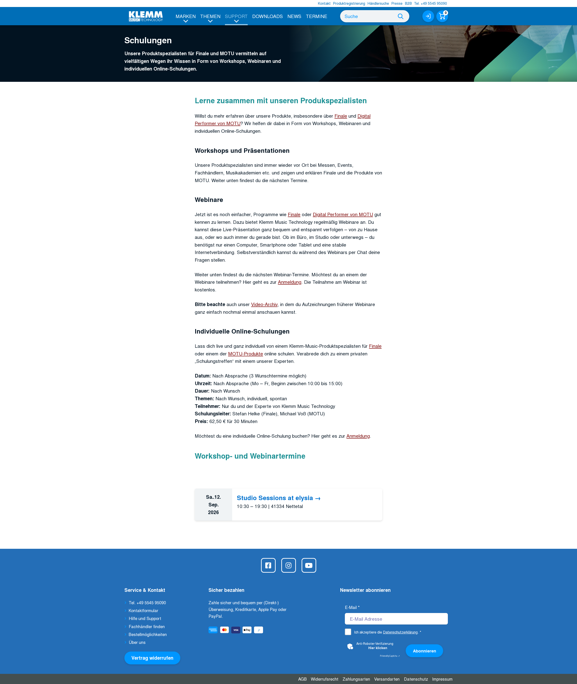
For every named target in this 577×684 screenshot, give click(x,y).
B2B (408, 3)
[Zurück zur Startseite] (146, 16)
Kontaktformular (143, 610)
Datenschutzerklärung (400, 632)
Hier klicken (377, 647)
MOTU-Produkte (245, 353)
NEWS (294, 16)
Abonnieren (424, 651)
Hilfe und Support (145, 618)
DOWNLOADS (267, 16)
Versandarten (387, 679)
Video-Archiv (264, 304)
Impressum (442, 679)
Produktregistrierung (349, 3)
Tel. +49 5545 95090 (430, 3)
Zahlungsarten (356, 679)
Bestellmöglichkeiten (148, 634)
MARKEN (186, 16)
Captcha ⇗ (390, 655)
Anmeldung (289, 281)
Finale (340, 115)
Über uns (137, 642)
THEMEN (210, 16)
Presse (397, 3)
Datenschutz (416, 679)
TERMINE (316, 16)
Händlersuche (378, 3)
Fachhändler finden (147, 626)
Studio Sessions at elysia (275, 497)
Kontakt (324, 3)
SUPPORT (236, 16)
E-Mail (352, 607)
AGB (302, 679)
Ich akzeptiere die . (387, 632)
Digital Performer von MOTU (343, 214)
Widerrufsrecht (324, 679)
